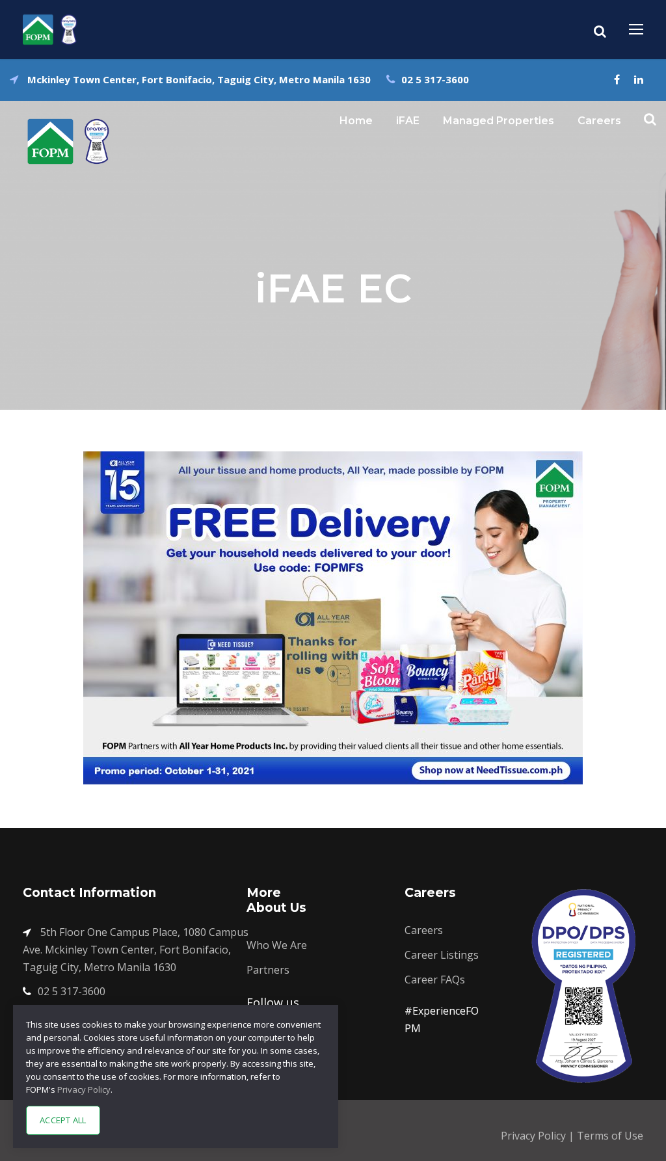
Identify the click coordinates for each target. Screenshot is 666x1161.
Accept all (63, 1120)
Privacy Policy (534, 1135)
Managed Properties (498, 120)
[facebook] (617, 79)
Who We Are (276, 945)
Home (356, 120)
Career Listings (442, 955)
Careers (599, 120)
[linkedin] (638, 79)
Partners (267, 970)
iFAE (408, 120)
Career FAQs (435, 979)
